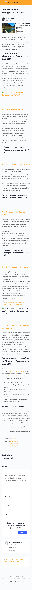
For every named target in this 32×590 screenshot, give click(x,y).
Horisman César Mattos (16, 542)
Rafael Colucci (10, 18)
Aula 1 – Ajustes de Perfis (12, 109)
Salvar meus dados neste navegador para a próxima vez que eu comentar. (16, 525)
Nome (7, 497)
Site (6, 514)
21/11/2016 (9, 20)
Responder (12, 550)
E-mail (7, 505)
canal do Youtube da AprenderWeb (15, 376)
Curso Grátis (14, 443)
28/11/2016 (12, 544)
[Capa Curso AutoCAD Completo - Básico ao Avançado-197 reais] (16, 304)
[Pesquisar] (29, 2)
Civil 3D (13, 438)
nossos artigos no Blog (16, 371)
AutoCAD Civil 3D (15, 441)
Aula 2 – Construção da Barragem (16, 164)
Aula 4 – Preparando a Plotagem (15, 267)
